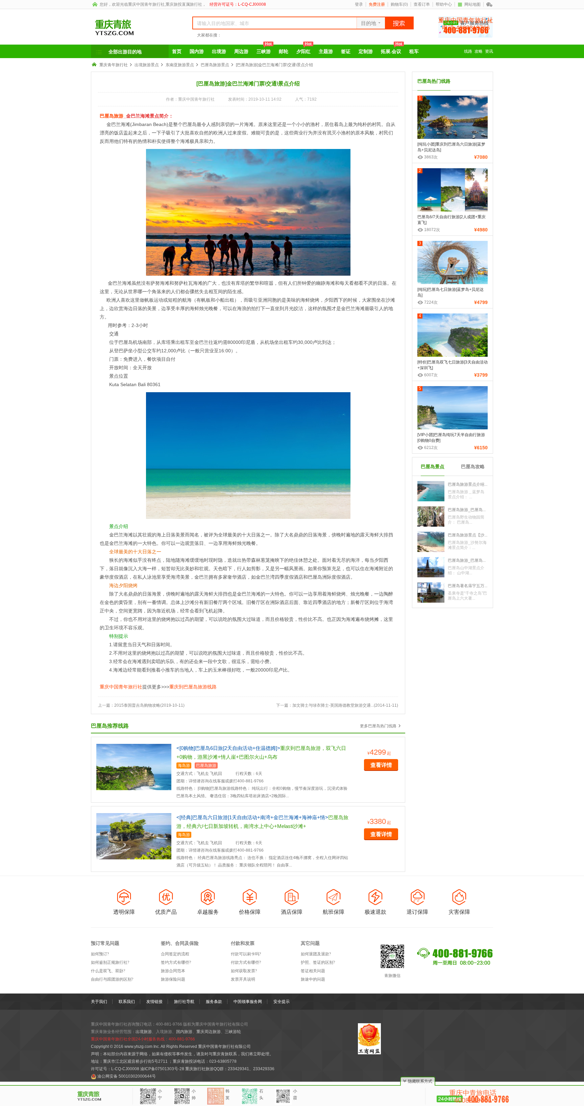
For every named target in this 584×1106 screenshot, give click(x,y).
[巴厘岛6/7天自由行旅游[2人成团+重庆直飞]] (452, 192)
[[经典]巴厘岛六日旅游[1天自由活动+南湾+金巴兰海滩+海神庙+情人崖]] (133, 836)
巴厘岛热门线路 (434, 81)
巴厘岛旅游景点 (215, 64)
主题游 (326, 51)
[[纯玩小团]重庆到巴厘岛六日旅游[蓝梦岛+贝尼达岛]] (452, 119)
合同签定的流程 (175, 954)
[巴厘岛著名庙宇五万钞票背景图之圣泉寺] (430, 592)
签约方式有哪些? (176, 962)
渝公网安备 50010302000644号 (126, 1076)
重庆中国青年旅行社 (146, 4)
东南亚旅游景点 (180, 64)
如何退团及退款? (316, 954)
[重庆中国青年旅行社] (134, 27)
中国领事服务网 (248, 1001)
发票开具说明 (243, 979)
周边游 (241, 51)
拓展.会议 (391, 49)
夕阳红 (304, 49)
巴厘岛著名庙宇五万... (467, 585)
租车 (414, 51)
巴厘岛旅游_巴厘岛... (467, 509)
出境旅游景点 (147, 64)
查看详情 (381, 765)
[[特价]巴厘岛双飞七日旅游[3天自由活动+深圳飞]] (452, 337)
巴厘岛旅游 (111, 116)
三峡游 (264, 49)
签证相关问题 (313, 971)
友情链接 (154, 1001)
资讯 (489, 51)
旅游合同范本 (173, 971)
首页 (176, 51)
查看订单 (422, 4)
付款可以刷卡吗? (246, 954)
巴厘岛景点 (432, 466)
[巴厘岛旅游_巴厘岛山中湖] (430, 566)
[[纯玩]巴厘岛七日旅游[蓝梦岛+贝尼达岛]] (452, 264)
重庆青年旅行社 (113, 64)
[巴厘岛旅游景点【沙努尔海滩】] (430, 541)
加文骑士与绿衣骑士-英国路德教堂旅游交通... (333, 705)
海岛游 (184, 765)
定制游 (366, 51)
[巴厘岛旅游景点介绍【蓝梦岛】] (430, 490)
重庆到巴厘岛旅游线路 (193, 686)
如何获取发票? (244, 971)
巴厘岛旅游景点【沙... (467, 535)
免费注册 (377, 4)
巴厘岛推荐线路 (110, 726)
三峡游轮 (233, 1031)
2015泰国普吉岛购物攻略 (137, 705)
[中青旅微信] (489, 4)
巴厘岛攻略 (473, 466)
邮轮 (283, 51)
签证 (345, 51)
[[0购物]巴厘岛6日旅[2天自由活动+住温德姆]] (133, 766)
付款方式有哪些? (246, 962)
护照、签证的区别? (318, 962)
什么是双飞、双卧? (108, 971)
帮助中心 (444, 4)
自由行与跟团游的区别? (112, 979)
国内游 (197, 51)
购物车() (399, 4)
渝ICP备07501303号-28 (162, 1068)
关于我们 (99, 1001)
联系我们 (127, 1001)
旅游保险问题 (173, 979)
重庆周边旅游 (208, 1031)
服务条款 (214, 1001)
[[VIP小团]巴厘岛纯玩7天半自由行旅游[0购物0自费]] (452, 410)
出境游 (219, 51)
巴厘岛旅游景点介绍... (467, 484)
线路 (468, 51)
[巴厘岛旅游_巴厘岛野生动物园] (430, 516)
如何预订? (100, 954)
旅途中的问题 (313, 979)
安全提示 (281, 1001)
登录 (359, 4)
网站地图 (472, 4)
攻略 (478, 51)
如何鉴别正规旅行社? (110, 962)
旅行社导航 (184, 1001)
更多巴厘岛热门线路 (378, 726)
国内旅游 (184, 1031)
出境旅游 (144, 1031)
